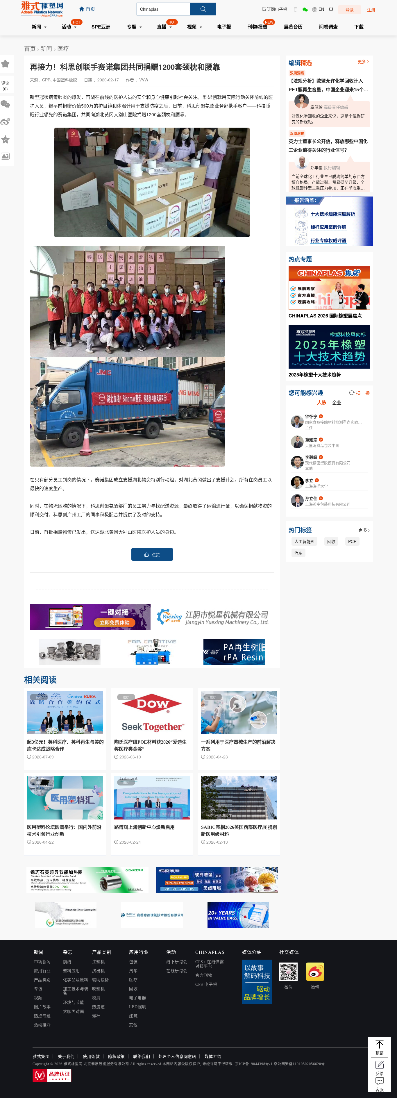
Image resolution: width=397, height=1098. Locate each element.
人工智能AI (304, 541)
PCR (352, 541)
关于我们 (66, 1056)
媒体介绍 (213, 1056)
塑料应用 (71, 971)
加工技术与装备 (75, 991)
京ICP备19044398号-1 (254, 1064)
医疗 (63, 48)
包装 (133, 962)
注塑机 (98, 962)
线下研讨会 (176, 962)
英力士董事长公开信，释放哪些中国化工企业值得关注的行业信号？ (328, 145)
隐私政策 (116, 1056)
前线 (67, 962)
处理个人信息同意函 (177, 1056)
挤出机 (98, 971)
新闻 (47, 48)
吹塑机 (98, 989)
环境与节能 (73, 1002)
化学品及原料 (75, 980)
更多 (362, 61)
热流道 (98, 1007)
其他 (133, 1025)
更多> (364, 529)
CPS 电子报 (206, 984)
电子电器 (137, 998)
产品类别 (42, 980)
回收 (331, 541)
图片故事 (42, 1007)
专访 (38, 989)
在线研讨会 (176, 971)
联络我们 (141, 1056)
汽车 (298, 553)
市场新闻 (42, 962)
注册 (371, 10)
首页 (30, 48)
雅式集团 (41, 1056)
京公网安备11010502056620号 (299, 1064)
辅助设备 (100, 980)
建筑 (133, 1016)
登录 (350, 10)
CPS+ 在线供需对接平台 (209, 964)
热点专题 (42, 1016)
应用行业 (42, 971)
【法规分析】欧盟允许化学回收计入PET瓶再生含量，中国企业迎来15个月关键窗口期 (328, 85)
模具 (96, 998)
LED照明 (137, 1007)
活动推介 (42, 1025)
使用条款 (91, 1056)
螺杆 (96, 1016)
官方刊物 (203, 975)
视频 (38, 998)
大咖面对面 (73, 1011)
